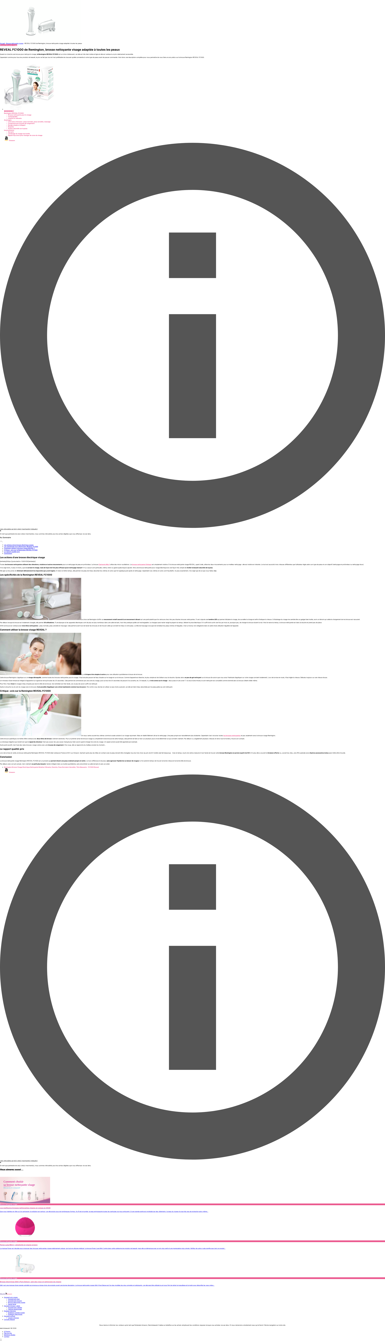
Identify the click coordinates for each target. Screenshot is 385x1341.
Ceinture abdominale (15, 1309)
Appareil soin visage (11, 1297)
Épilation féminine (10, 1311)
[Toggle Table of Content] (1, 542)
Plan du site (8, 1333)
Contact (6, 1336)
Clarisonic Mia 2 (104, 564)
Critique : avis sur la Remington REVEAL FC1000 (20, 550)
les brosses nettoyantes (232, 735)
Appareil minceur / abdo (12, 1306)
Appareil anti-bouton (15, 1301)
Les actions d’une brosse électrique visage (18, 545)
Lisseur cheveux (13, 1318)
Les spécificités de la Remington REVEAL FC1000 (21, 546)
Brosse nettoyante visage (16, 1302)
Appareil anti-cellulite (15, 1307)
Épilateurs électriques (15, 1314)
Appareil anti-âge (14, 1299)
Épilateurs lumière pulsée (16, 1313)
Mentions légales (9, 1335)
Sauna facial (12, 1304)
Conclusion (8, 553)
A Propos (7, 1331)
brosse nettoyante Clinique (141, 564)
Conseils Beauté (9, 1319)
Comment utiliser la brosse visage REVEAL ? (19, 548)
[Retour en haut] (1, 1340)
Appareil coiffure (9, 1316)
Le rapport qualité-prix (12, 552)
